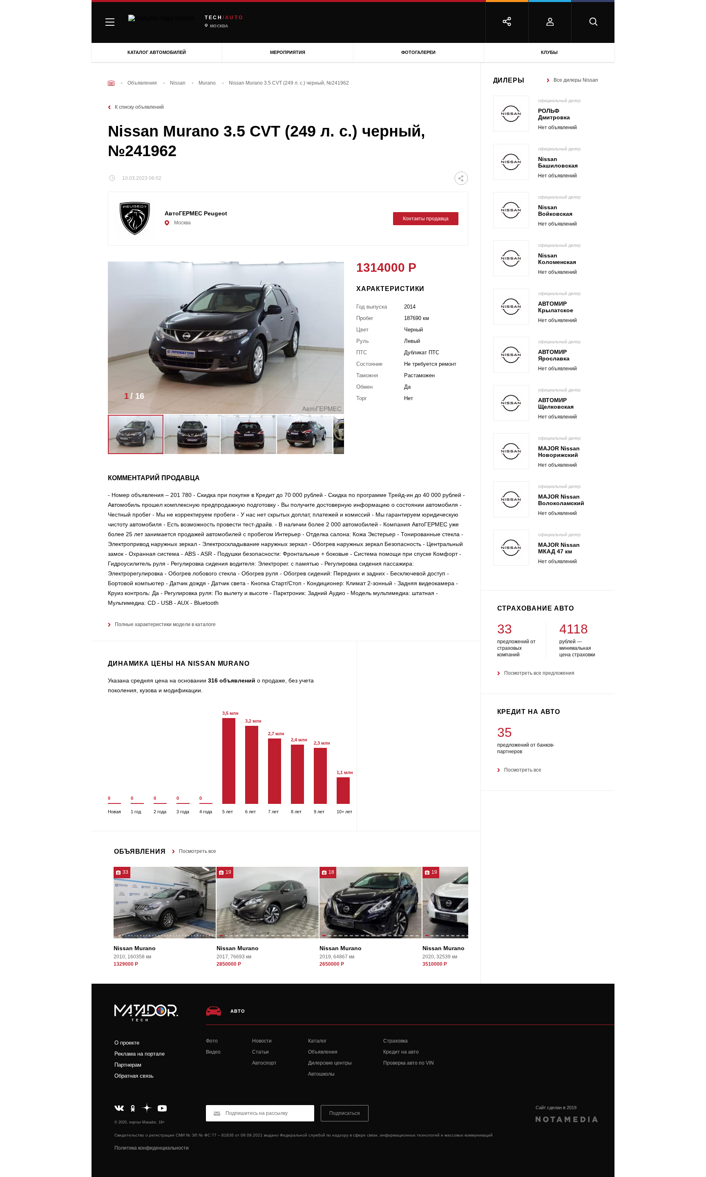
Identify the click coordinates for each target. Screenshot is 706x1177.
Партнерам (127, 1065)
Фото (212, 1040)
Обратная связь (134, 1076)
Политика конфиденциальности (151, 1148)
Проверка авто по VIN (408, 1063)
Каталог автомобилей (156, 52)
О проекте (126, 1043)
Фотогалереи (418, 52)
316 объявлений (231, 680)
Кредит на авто (401, 1051)
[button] (326, 398)
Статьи (260, 1051)
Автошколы (321, 1074)
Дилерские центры (330, 1063)
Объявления (322, 1051)
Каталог (317, 1040)
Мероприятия (287, 52)
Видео (213, 1051)
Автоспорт (264, 1063)
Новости (262, 1040)
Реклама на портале (139, 1054)
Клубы (549, 52)
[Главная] (111, 83)
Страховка (395, 1040)
